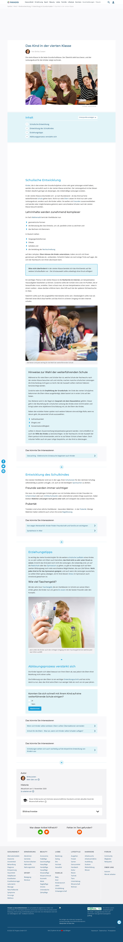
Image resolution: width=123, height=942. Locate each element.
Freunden (77, 201)
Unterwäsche (44, 890)
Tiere (72, 878)
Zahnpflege (44, 892)
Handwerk (74, 867)
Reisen (73, 873)
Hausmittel (11, 873)
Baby (57, 877)
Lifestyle (71, 2)
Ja (32, 700)
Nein (33, 704)
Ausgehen (74, 856)
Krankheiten (11, 878)
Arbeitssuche (89, 856)
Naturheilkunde (12, 890)
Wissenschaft (75, 884)
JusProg (89, 915)
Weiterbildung (89, 867)
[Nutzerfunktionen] (113, 2)
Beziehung (58, 856)
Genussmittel (75, 864)
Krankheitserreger (13, 881)
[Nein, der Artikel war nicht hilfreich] (46, 832)
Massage (10, 887)
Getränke (27, 859)
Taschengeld (47, 587)
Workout (27, 880)
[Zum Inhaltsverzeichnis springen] (61, 467)
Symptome (11, 892)
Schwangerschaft (61, 891)
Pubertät (83, 509)
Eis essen (61, 590)
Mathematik (36, 217)
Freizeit (73, 859)
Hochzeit (58, 864)
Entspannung (12, 870)
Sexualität (58, 867)
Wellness (10, 898)
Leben (57, 886)
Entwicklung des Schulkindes (42, 128)
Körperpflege (44, 873)
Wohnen (74, 887)
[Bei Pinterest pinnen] (3, 471)
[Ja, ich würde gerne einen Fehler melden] (79, 832)
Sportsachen (77, 483)
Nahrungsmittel (29, 867)
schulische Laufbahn (76, 557)
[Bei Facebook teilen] (3, 461)
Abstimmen (35, 709)
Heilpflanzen (11, 876)
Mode (42, 881)
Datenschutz (103, 930)
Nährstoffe (28, 864)
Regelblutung (67, 512)
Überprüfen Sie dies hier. (67, 923)
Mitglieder (107, 859)
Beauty (52, 2)
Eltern (66, 198)
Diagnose (10, 867)
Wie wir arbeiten (110, 874)
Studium (88, 864)
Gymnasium (51, 565)
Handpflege (44, 867)
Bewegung (27, 877)
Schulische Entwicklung (39, 124)
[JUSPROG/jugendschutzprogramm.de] (94, 908)
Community (108, 856)
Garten (73, 862)
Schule (40, 198)
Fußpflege (43, 859)
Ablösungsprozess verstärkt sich (43, 136)
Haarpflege (44, 864)
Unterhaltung (75, 881)
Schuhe (42, 887)
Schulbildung (59, 888)
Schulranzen (70, 480)
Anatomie (10, 859)
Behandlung (11, 864)
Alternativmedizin (13, 856)
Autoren (107, 872)
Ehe (56, 862)
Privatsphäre (112, 930)
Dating (57, 859)
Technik (73, 876)
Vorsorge (10, 895)
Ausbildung (88, 862)
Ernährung (39, 2)
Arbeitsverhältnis (90, 859)
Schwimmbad (30, 496)
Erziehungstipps (36, 132)
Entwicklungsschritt (71, 679)
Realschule (35, 565)
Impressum (94, 930)
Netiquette (108, 862)
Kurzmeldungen (88, 2)
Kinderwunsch (60, 883)
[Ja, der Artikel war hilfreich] (40, 832)
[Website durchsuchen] (109, 2)
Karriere (78, 2)
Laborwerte (11, 884)
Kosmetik (43, 878)
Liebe (58, 2)
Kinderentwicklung (25, 6)
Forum (98, 2)
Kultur (73, 870)
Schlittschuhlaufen (51, 496)
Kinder (27, 185)
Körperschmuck (45, 876)
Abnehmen (28, 856)
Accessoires (44, 856)
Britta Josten (31, 777)
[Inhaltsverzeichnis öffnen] (119, 922)
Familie (64, 2)
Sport (46, 2)
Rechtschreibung (49, 249)
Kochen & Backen (30, 862)
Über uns (109, 867)
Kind (15, 6)
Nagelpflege (44, 884)
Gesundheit (29, 2)
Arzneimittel (11, 862)
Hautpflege (44, 870)
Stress (71, 574)
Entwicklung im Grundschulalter (43, 6)
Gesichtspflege (45, 862)
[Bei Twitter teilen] (3, 466)
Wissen (87, 870)
